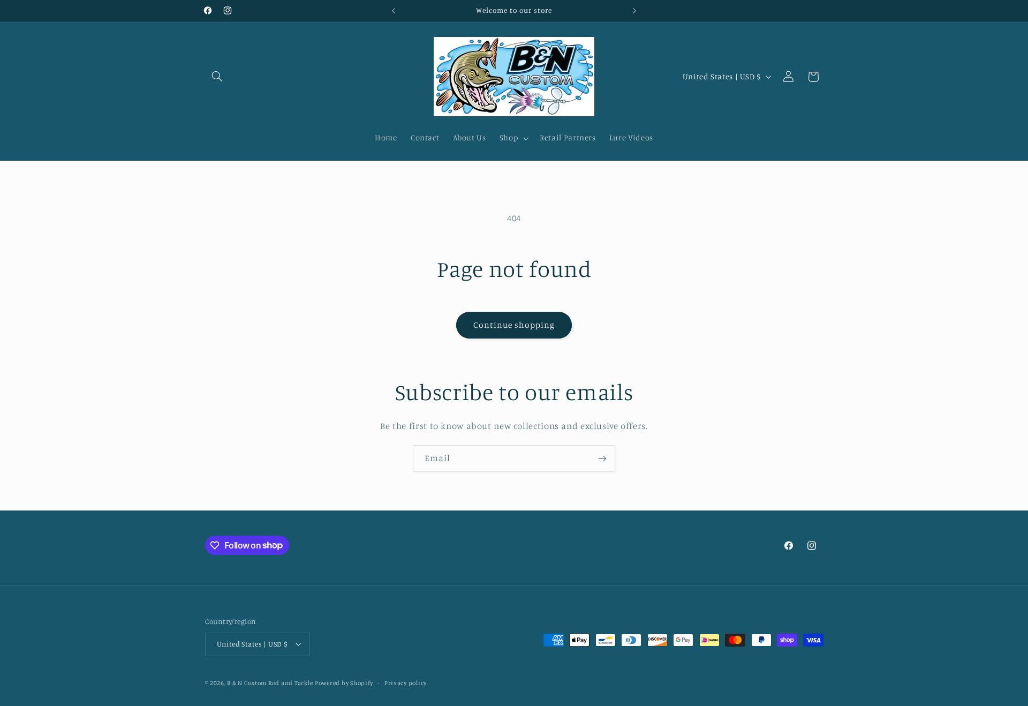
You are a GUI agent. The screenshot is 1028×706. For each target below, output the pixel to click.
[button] (217, 76)
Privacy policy (405, 683)
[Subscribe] (602, 458)
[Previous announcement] (393, 10)
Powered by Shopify (344, 683)
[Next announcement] (634, 10)
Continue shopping (514, 325)
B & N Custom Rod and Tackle (270, 683)
